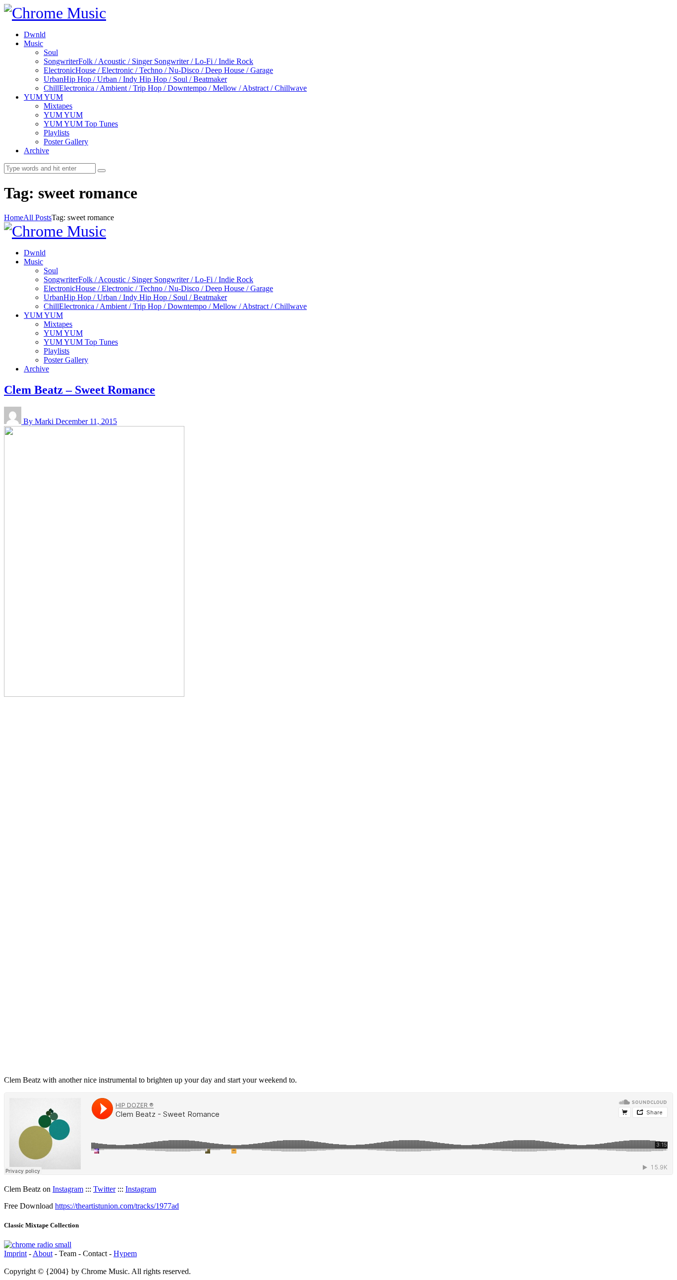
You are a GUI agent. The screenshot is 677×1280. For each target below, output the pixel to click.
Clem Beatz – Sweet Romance (79, 389)
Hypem (125, 1253)
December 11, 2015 (86, 421)
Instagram (68, 1189)
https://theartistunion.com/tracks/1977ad (117, 1206)
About (43, 1253)
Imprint (15, 1253)
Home (13, 217)
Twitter (104, 1189)
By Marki (39, 421)
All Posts (37, 217)
